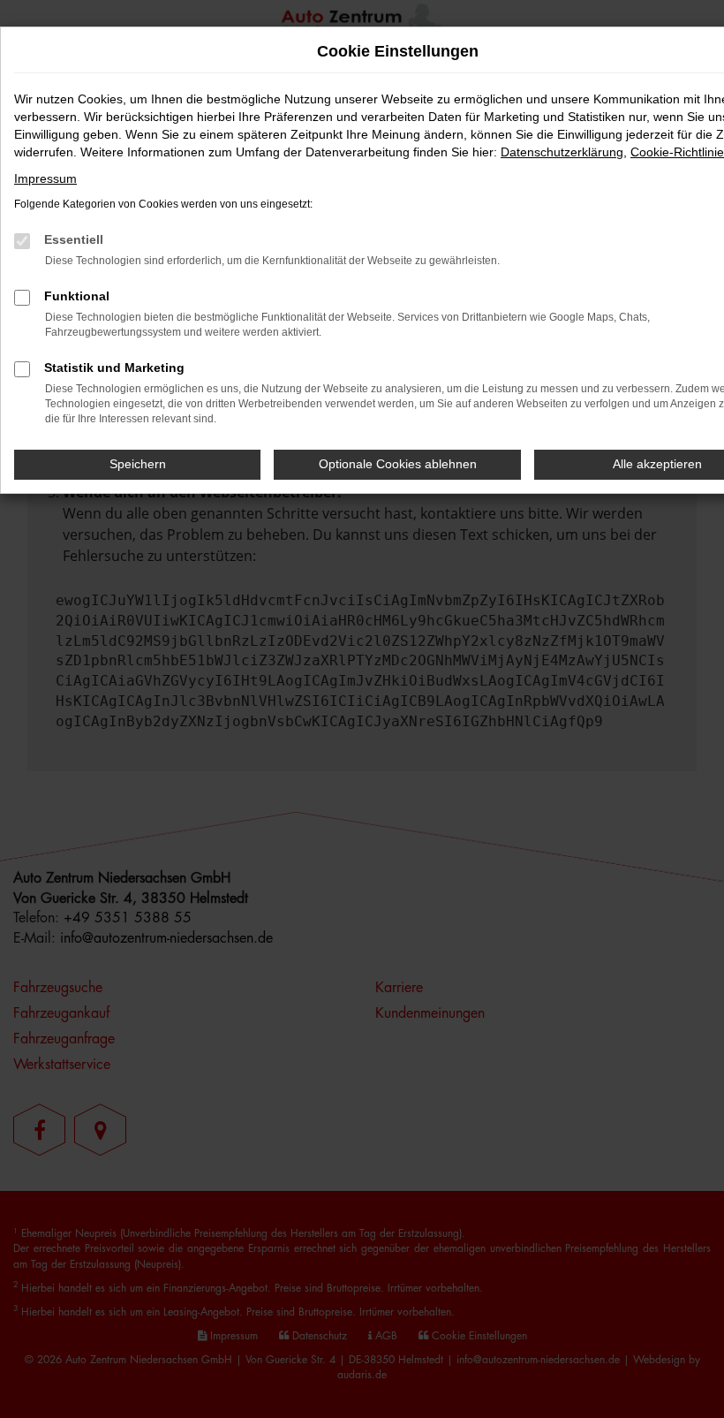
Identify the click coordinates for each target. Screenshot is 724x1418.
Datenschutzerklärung (562, 152)
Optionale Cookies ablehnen (398, 464)
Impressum (45, 178)
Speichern (137, 464)
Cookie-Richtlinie (677, 152)
